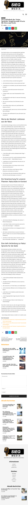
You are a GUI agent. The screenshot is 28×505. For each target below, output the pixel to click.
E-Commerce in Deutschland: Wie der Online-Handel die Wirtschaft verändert (8, 421)
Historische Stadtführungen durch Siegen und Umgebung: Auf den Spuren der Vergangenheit (9, 429)
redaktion (5, 25)
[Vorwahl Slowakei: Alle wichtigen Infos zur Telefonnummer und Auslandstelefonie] (22, 359)
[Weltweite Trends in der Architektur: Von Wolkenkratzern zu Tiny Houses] (19, 437)
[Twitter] (9, 28)
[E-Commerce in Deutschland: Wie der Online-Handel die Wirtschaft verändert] (19, 421)
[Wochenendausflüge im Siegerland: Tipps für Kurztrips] (19, 406)
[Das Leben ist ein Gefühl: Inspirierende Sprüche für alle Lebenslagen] (22, 351)
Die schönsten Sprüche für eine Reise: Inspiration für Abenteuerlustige (21, 339)
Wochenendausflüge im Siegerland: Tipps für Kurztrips (9, 405)
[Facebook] (6, 28)
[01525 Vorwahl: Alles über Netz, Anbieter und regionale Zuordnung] (22, 366)
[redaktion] (2, 25)
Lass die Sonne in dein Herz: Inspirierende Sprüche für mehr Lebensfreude (7, 339)
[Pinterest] (12, 28)
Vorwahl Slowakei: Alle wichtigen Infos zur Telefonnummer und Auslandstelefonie (8, 358)
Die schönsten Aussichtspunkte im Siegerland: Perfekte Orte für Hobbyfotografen (9, 413)
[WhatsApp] (15, 28)
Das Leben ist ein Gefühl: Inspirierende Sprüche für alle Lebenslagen (11, 349)
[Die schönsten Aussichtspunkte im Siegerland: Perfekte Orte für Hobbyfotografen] (19, 413)
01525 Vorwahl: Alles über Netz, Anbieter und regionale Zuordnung (10, 365)
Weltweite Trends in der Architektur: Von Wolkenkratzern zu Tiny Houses (9, 437)
